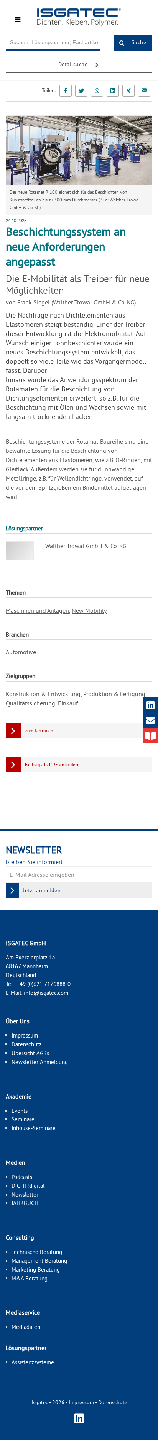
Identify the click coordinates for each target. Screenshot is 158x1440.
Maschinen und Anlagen (37, 610)
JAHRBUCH (25, 1203)
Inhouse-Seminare (34, 1128)
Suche (138, 42)
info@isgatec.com (46, 992)
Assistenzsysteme (33, 1362)
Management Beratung (39, 1260)
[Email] (144, 91)
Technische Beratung (37, 1251)
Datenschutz (27, 1044)
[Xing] (128, 91)
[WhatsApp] (97, 91)
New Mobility (89, 610)
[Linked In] (113, 91)
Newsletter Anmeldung (40, 1062)
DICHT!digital (28, 1185)
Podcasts (22, 1177)
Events (20, 1110)
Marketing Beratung (36, 1269)
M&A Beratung (30, 1278)
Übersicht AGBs (30, 1053)
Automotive (21, 652)
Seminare (23, 1119)
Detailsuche (73, 64)
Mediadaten (26, 1326)
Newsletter (25, 1194)
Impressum (25, 1035)
